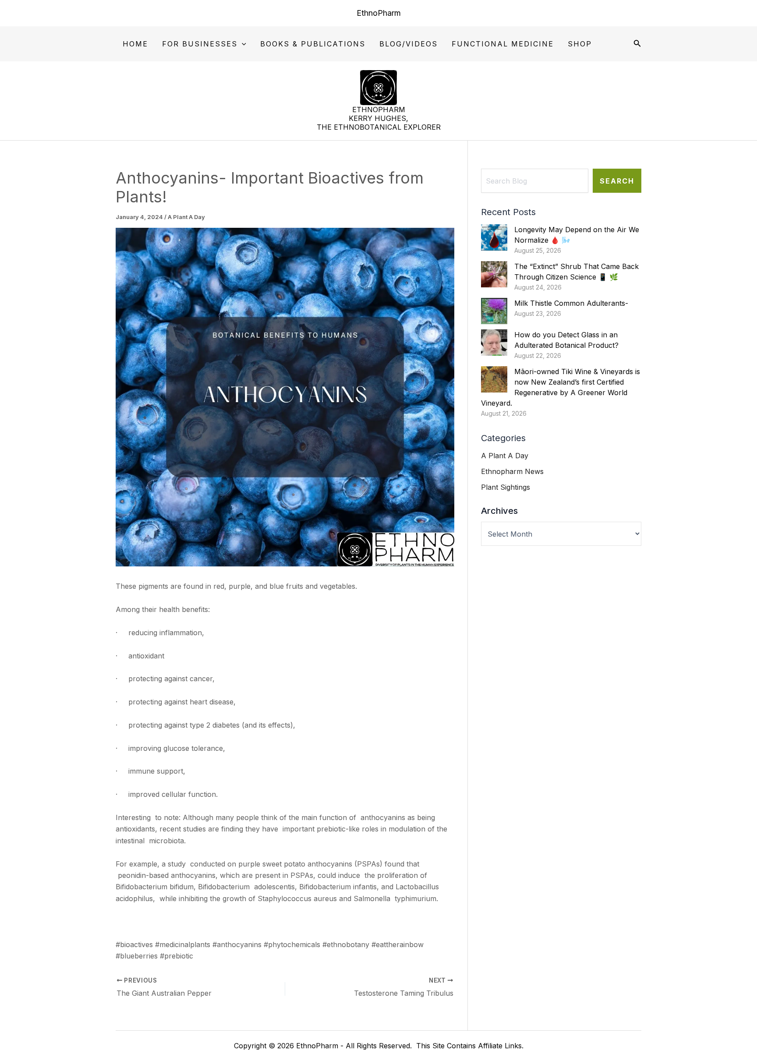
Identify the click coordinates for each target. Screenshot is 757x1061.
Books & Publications (312, 43)
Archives (499, 510)
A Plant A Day (186, 216)
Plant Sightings (505, 487)
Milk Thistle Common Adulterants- (571, 303)
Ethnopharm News (512, 471)
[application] (241, 44)
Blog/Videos (408, 43)
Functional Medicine (503, 43)
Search (617, 181)
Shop (580, 43)
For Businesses (199, 43)
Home (135, 43)
